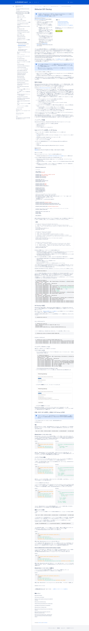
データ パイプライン (20, 107)
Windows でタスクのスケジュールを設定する (65, 25)
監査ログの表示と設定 (20, 35)
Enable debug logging (21, 77)
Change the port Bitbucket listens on (23, 65)
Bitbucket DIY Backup (22, 45)
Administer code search (21, 82)
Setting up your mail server (21, 20)
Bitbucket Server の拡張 (21, 79)
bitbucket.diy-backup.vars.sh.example (56, 155)
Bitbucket (36, 149)
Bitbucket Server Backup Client (23, 43)
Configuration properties (21, 38)
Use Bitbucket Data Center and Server (22, 11)
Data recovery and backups (22, 42)
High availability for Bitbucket (22, 70)
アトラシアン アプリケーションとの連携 (23, 22)
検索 (68, 2)
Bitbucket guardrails (20, 76)
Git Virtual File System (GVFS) (22, 60)
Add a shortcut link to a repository (23, 80)
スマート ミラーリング (21, 54)
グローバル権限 (19, 19)
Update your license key (21, 36)
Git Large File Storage (20, 58)
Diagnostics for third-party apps (22, 72)
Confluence (40, 622)
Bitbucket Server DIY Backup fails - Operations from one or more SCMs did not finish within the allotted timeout (43, 615)
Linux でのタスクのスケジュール (63, 23)
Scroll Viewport (45, 622)
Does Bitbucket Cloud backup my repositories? (42, 605)
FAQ (17, 116)
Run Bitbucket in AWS (20, 28)
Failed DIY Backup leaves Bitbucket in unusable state (43, 603)
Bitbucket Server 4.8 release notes (40, 607)
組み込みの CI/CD (19, 109)
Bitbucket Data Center (20, 113)
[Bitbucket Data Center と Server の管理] (59, 6)
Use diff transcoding (20, 64)
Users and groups (20, 14)
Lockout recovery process (21, 67)
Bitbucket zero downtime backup (40, 601)
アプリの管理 (19, 33)
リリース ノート (18, 114)
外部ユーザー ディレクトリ (21, 17)
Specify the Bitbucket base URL (22, 30)
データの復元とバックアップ (60, 59)
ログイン (71, 2)
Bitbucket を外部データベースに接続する (50, 311)
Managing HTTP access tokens (22, 96)
